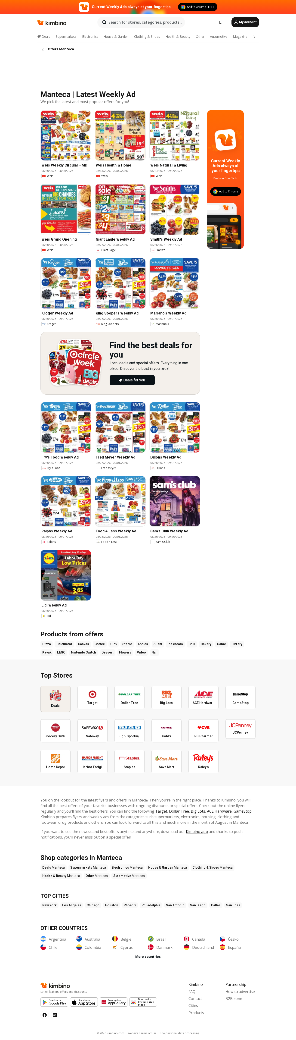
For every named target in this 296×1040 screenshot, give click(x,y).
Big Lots (198, 811)
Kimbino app (197, 831)
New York (49, 905)
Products (196, 1012)
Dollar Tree (179, 811)
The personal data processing (179, 1033)
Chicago (93, 905)
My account (247, 22)
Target (161, 811)
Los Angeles (71, 905)
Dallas (216, 905)
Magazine (240, 36)
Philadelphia (151, 905)
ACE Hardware (219, 811)
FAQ (191, 991)
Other (200, 36)
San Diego (198, 905)
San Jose (233, 905)
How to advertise (240, 991)
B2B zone (233, 998)
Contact (195, 998)
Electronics (90, 36)
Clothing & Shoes (147, 36)
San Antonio (175, 905)
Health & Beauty (178, 36)
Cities (193, 1005)
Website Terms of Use (142, 1033)
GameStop (243, 811)
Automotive (219, 36)
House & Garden (116, 36)
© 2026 (110, 1033)
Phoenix (130, 905)
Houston (111, 905)
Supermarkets (66, 36)
